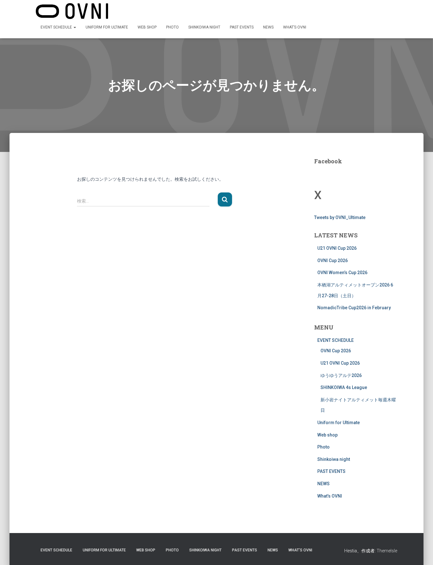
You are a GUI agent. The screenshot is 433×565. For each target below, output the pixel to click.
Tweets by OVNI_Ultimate (339, 217)
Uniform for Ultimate (107, 27)
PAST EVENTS (242, 27)
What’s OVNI (294, 27)
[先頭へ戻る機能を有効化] (420, 552)
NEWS (268, 27)
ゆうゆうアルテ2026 (341, 375)
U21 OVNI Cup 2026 (337, 248)
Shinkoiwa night (204, 27)
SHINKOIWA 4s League (343, 387)
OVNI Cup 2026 (332, 260)
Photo (172, 27)
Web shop (147, 27)
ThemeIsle (387, 550)
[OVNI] (72, 11)
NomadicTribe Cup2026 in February (354, 307)
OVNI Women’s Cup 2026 (342, 272)
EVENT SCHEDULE (57, 27)
